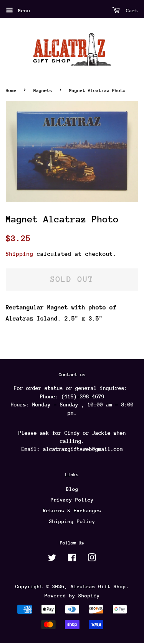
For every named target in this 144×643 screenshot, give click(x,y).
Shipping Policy (72, 521)
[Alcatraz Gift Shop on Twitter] (52, 559)
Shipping (19, 253)
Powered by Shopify (72, 596)
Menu (22, 10)
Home (11, 90)
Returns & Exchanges (72, 510)
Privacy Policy (72, 500)
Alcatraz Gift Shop (98, 586)
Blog (72, 489)
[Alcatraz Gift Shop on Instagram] (92, 559)
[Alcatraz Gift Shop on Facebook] (72, 559)
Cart (130, 10)
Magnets (42, 90)
